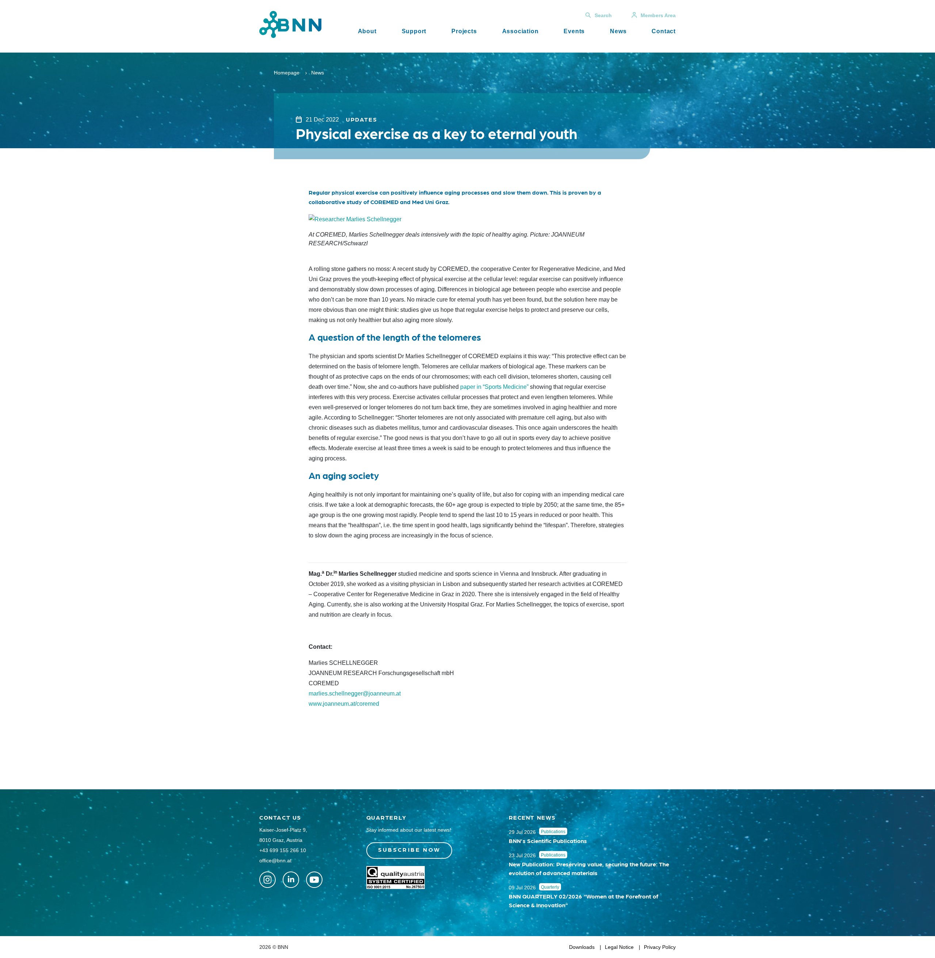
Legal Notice (619, 947)
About (367, 31)
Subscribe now (409, 849)
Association (520, 31)
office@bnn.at (275, 860)
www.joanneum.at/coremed (344, 704)
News (618, 31)
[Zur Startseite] (290, 24)
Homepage (286, 73)
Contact (664, 31)
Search (603, 15)
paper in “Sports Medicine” (494, 387)
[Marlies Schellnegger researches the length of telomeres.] (355, 219)
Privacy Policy (660, 947)
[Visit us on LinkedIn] (291, 879)
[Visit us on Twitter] (267, 879)
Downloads (582, 947)
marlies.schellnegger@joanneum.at (355, 693)
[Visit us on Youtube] (314, 879)
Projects (464, 31)
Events (574, 31)
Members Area (658, 15)
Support (414, 31)
